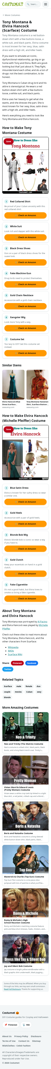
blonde (7, 697)
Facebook (31, 663)
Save (8, 141)
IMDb (11, 650)
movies (18, 691)
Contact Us (23, 1041)
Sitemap (36, 1041)
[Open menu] (45, 4)
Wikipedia (13, 647)
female (29, 686)
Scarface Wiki (15, 654)
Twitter (7, 669)
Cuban (29, 691)
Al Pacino (42, 621)
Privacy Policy (21, 1036)
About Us (6, 1036)
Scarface (8, 686)
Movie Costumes (12, 15)
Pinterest (17, 663)
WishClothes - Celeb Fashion (16, 1045)
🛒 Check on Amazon (25, 215)
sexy (39, 691)
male (18, 686)
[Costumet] (12, 4)
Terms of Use (9, 1041)
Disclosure (36, 1036)
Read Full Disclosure (12, 989)
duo (38, 686)
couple (7, 691)
